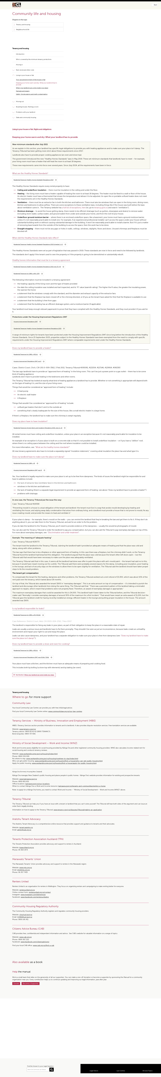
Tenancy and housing (23, 24)
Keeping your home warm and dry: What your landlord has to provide (36, 78)
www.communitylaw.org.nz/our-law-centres (65, 705)
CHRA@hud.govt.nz (24, 911)
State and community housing (26, 111)
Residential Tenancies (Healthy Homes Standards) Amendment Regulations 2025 (37, 322)
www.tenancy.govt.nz (27, 723)
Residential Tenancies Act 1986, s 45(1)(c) (26, 348)
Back (155, 5)
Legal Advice (94, 1074)
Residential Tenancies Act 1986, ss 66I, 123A (27, 267)
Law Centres (121, 1074)
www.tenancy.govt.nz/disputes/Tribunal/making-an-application (78, 804)
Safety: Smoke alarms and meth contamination (31, 88)
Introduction (20, 48)
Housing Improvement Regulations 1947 (26, 315)
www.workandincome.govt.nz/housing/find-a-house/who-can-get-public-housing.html (68, 755)
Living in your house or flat (25, 69)
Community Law (18, 5)
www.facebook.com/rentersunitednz (35, 891)
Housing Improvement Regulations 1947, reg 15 (28, 464)
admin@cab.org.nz (24, 824)
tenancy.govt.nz (101, 201)
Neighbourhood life (22, 29)
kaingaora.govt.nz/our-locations (37, 778)
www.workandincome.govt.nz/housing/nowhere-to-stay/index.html (52, 753)
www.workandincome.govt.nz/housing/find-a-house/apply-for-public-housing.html (64, 757)
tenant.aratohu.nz (26, 821)
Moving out (20, 95)
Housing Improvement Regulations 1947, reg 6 (27, 355)
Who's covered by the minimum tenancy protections (33, 53)
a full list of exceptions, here (74, 201)
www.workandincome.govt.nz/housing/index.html (38, 748)
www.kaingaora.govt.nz (28, 773)
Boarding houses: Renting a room (27, 101)
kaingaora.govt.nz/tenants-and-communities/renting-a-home (81, 780)
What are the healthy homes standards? (52, 441)
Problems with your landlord (25, 106)
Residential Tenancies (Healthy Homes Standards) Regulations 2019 (33, 174)
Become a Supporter (30, 977)
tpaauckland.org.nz (26, 841)
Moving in (19, 58)
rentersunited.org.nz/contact (40, 886)
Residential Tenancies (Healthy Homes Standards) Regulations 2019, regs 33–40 (37, 260)
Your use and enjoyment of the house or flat (30, 73)
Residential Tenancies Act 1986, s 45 (24, 457)
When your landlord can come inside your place (32, 82)
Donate (16, 977)
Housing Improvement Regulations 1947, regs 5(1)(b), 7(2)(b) (31, 651)
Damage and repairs (22, 85)
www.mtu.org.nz (25, 861)
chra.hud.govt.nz (25, 909)
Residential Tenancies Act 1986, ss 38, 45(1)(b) (27, 609)
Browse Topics (147, 1074)
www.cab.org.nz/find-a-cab (43, 939)
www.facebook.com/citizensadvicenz (35, 936)
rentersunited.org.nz (27, 884)
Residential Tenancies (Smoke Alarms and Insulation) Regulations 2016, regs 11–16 (38, 422)
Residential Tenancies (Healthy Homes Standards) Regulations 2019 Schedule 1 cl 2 (38, 238)
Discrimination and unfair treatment (63, 526)
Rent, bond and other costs (25, 64)
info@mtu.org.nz (23, 864)
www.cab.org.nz (25, 931)
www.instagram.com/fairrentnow (33, 889)
